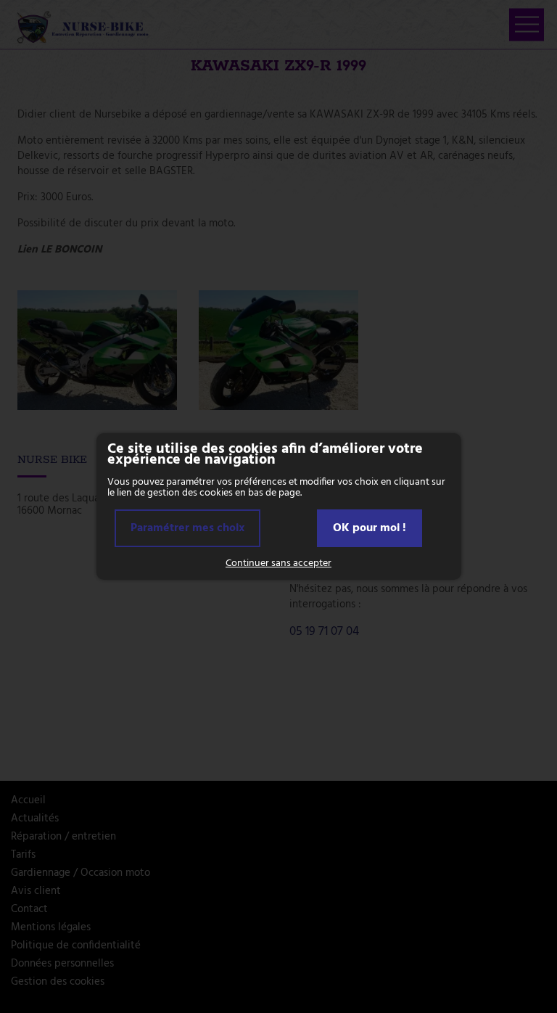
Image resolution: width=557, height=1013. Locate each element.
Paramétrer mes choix (187, 528)
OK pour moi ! (369, 528)
